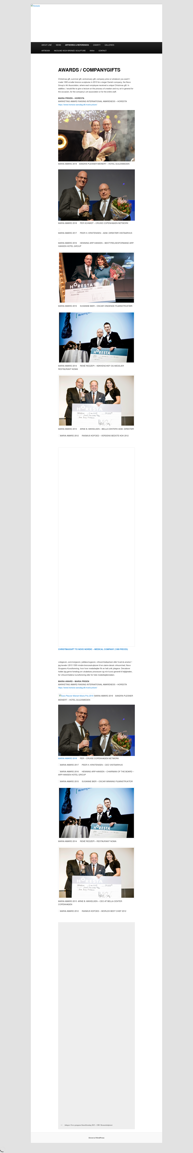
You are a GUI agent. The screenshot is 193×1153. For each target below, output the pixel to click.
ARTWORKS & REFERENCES (77, 45)
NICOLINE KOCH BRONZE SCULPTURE (70, 50)
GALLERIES (109, 45)
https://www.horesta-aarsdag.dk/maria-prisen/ (77, 104)
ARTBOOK (45, 50)
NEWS (58, 45)
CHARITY (97, 45)
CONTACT (103, 50)
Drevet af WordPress (96, 1138)
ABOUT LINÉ (46, 45)
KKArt (92, 50)
